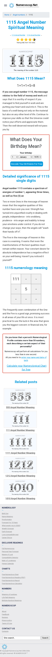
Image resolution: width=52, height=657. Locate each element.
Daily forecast (7, 532)
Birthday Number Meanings (12, 600)
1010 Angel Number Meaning (20, 498)
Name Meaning (7, 516)
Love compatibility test (10, 535)
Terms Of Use (7, 623)
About (4, 611)
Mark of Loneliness (9, 561)
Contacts (5, 631)
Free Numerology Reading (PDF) (13, 577)
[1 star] (18, 40)
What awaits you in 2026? (11, 526)
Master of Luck (7, 554)
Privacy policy (7, 620)
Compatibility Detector (10, 558)
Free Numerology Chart (10, 574)
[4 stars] (30, 40)
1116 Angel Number (33, 35)
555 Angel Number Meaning (20, 407)
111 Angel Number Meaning (20, 430)
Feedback (5, 614)
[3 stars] (26, 40)
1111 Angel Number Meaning (20, 453)
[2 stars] (22, 40)
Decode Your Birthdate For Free (26, 164)
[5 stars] (34, 40)
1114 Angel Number (18, 35)
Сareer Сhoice (7, 538)
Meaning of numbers (9, 594)
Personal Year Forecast (10, 551)
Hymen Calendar (8, 564)
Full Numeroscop (8, 548)
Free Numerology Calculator (12, 583)
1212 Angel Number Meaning (20, 475)
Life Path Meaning (8, 597)
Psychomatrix (7, 519)
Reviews (5, 617)
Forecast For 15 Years (10, 522)
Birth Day (5, 513)
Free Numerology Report (11, 580)
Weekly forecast (8, 529)
